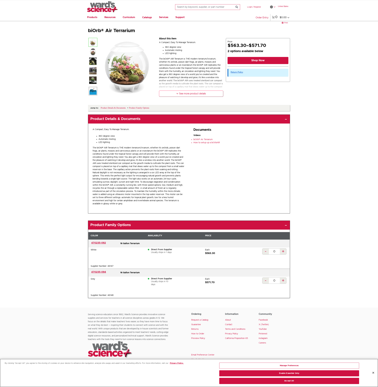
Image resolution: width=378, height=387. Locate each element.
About (228, 320)
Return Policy (237, 72)
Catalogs (147, 17)
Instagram (263, 338)
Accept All (289, 381)
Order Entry (262, 17)
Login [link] (249, 7)
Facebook (263, 320)
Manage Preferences (289, 366)
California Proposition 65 (236, 338)
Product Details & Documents (115, 119)
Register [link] (257, 7)
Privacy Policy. (177, 363)
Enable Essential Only (289, 373)
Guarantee (196, 325)
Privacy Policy (231, 334)
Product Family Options (110, 225)
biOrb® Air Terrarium (203, 139)
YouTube (263, 329)
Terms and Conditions (235, 329)
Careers (262, 343)
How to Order (197, 334)
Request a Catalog (199, 320)
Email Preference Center (202, 355)
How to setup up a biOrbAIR (206, 143)
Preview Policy (198, 338)
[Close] (373, 373)
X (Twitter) (264, 325)
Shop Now (258, 60)
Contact (228, 325)
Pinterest (263, 334)
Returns (195, 329)
